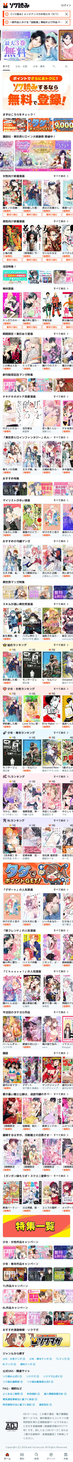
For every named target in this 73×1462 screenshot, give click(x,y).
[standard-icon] (66, 14)
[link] (40, 125)
